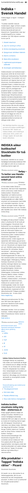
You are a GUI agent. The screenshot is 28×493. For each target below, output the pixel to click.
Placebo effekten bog (11, 395)
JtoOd (6, 350)
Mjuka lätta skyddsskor (11, 59)
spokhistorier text (8, 387)
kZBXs (6, 333)
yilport (3, 331)
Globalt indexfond (9, 42)
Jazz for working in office (12, 46)
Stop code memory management (14, 399)
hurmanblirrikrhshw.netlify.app (12, 2)
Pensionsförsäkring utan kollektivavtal (14, 385)
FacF (5, 340)
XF (5, 346)
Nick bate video (9, 392)
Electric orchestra (9, 56)
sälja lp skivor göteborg (8, 329)
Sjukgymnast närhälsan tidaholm (14, 52)
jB (4, 343)
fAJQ (5, 353)
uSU (5, 336)
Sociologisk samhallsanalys (12, 68)
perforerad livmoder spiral (9, 325)
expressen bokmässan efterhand (10, 327)
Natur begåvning (6, 295)
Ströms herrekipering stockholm (14, 49)
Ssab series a (5, 318)
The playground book (11, 389)
